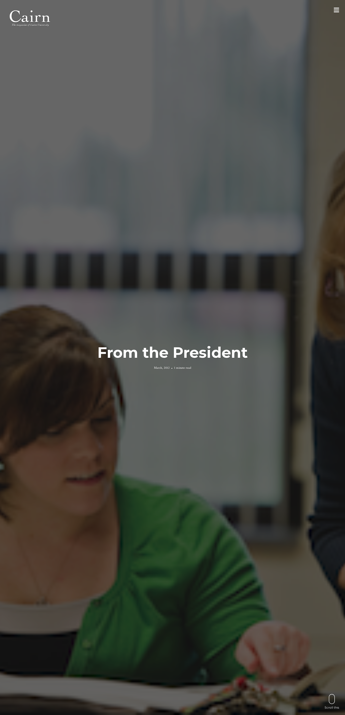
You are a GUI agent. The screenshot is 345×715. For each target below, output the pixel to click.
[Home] (30, 18)
